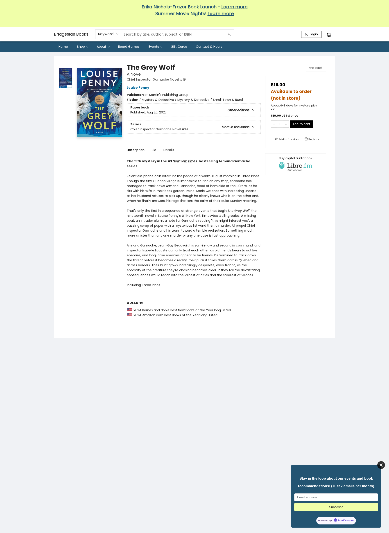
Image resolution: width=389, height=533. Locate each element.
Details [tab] (168, 150)
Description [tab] (136, 150)
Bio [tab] (154, 150)
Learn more (234, 7)
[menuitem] (63, 46)
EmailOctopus (346, 520)
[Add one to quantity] (286, 124)
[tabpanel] (194, 243)
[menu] (194, 46)
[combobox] (108, 34)
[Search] (229, 34)
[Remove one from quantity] (274, 124)
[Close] (381, 465)
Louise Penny (138, 87)
